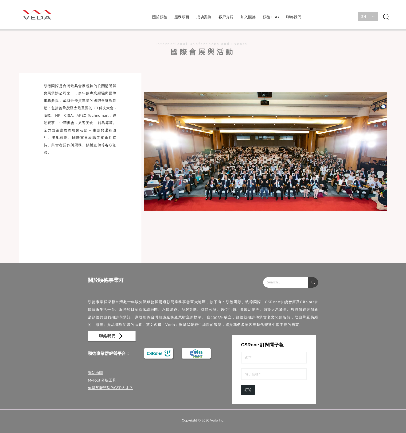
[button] (160, 18)
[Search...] (313, 282)
